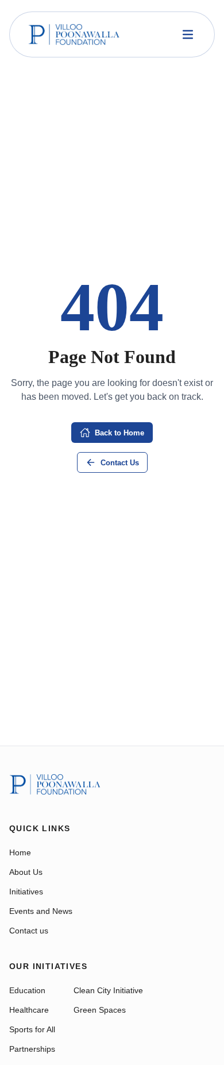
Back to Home (119, 433)
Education (27, 990)
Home (20, 852)
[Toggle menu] (188, 34)
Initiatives (26, 891)
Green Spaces (100, 1009)
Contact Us (120, 462)
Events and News (40, 911)
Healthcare (29, 1009)
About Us (26, 872)
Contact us (28, 930)
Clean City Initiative (108, 990)
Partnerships (32, 1049)
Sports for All (32, 1029)
